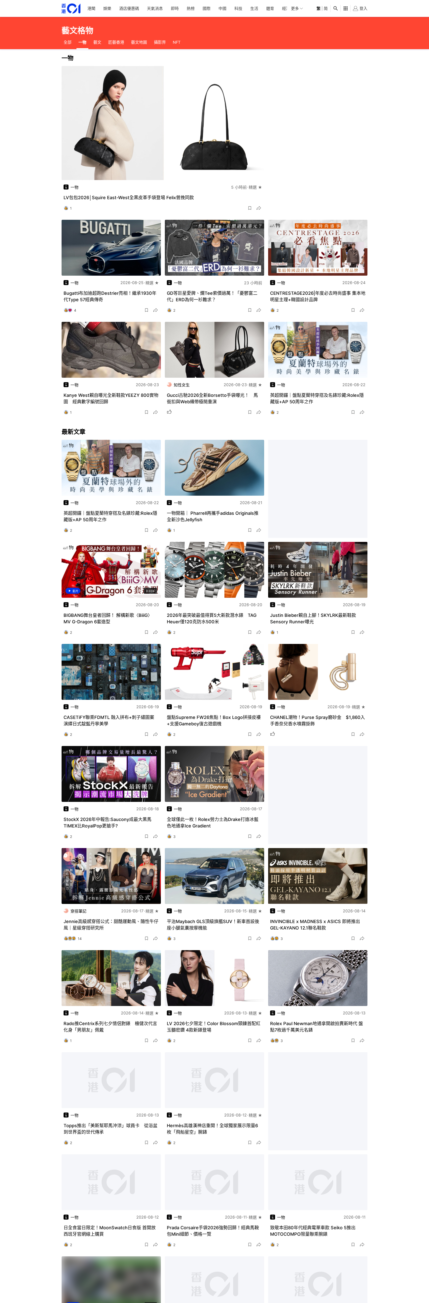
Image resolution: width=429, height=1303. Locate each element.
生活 (254, 8)
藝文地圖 (139, 42)
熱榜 (191, 8)
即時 (175, 8)
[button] (249, 208)
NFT (176, 42)
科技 (238, 8)
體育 (270, 8)
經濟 (286, 8)
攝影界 (160, 42)
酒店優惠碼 (129, 8)
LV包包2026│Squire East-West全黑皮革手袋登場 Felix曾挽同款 (129, 197)
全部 (68, 42)
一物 (82, 42)
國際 (207, 8)
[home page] (71, 8)
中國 (222, 8)
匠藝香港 (116, 42)
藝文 (97, 42)
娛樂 (107, 8)
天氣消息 (155, 8)
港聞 (91, 8)
